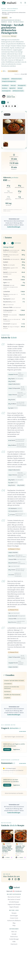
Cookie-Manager (14, 939)
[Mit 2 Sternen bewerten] (6, 772)
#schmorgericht (6, 91)
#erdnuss (4, 88)
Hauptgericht (5, 78)
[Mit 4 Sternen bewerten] (10, 772)
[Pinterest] (9, 879)
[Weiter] (24, 844)
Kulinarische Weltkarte (12, 8)
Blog (14, 923)
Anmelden (7, 749)
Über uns (14, 931)
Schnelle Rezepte (14, 902)
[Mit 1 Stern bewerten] (4, 772)
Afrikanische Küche (16, 78)
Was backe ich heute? (14, 899)
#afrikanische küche (18, 91)
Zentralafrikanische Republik (8, 10)
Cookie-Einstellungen (14, 227)
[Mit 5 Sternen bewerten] (12, 772)
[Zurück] (4, 844)
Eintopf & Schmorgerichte (9, 81)
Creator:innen (14, 918)
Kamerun (4, 21)
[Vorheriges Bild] (5, 126)
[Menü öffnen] (25, 2)
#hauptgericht (21, 85)
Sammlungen (14, 915)
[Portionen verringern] (4, 243)
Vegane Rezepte (14, 907)
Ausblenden (22, 731)
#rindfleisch (5, 85)
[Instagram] (15, 879)
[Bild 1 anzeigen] (5, 144)
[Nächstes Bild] (22, 126)
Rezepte (14, 913)
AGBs (14, 941)
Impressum (14, 944)
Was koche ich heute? (14, 897)
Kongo (10, 21)
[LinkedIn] (19, 879)
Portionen (17, 243)
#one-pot (13, 85)
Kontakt (14, 934)
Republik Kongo (18, 21)
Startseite (3, 8)
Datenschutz (14, 936)
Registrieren (16, 749)
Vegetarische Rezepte (14, 904)
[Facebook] (12, 879)
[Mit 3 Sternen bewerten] (8, 772)
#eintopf (20, 88)
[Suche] (21, 2)
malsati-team (11, 97)
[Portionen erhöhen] (12, 243)
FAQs (14, 925)
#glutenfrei (12, 88)
